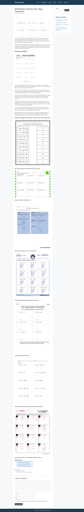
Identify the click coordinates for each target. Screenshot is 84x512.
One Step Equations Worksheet (23, 465)
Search (57, 8)
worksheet (23, 470)
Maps (50, 2)
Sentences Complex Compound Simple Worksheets (24, 472)
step (20, 470)
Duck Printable (19, 2)
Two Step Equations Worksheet (23, 462)
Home (38, 2)
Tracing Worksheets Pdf (60, 22)
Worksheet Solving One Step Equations (25, 466)
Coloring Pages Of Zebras (20, 471)
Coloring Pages (44, 2)
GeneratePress (48, 510)
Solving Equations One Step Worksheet (25, 461)
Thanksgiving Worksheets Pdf (61, 27)
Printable (54, 2)
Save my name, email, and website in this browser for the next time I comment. (31, 501)
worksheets (66, 2)
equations (17, 470)
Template (60, 2)
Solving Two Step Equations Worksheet (25, 464)
